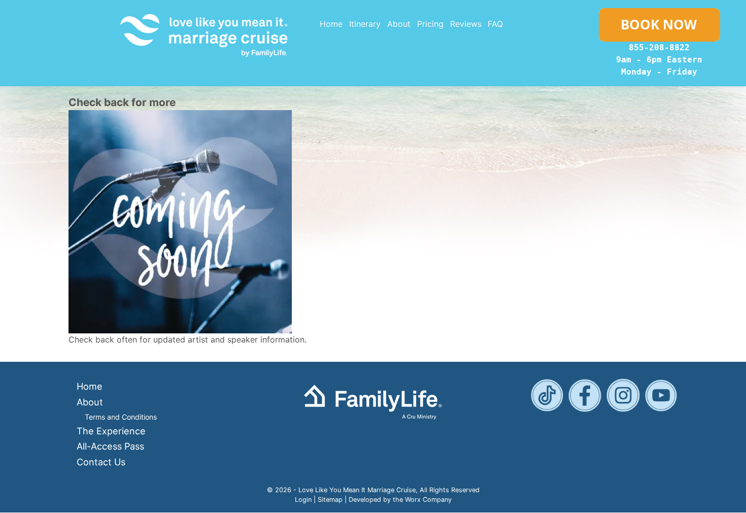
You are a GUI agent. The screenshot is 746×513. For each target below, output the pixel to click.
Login (303, 499)
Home (331, 24)
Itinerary (365, 24)
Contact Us (101, 461)
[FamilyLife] (372, 401)
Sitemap (330, 499)
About (399, 24)
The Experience (111, 430)
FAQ (495, 24)
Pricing (430, 24)
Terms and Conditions (121, 417)
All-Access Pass (110, 446)
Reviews (466, 24)
